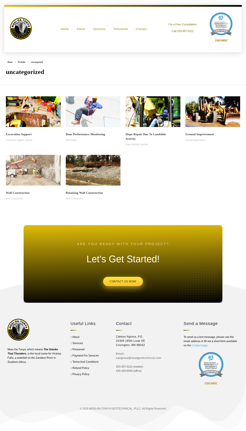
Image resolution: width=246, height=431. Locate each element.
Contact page (200, 345)
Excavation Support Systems (19, 140)
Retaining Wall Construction (84, 192)
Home (10, 62)
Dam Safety (71, 140)
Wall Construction (18, 192)
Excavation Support (19, 134)
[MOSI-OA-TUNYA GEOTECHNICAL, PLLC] (21, 28)
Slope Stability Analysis (137, 144)
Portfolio (21, 62)
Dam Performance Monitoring (85, 134)
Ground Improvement (199, 134)
